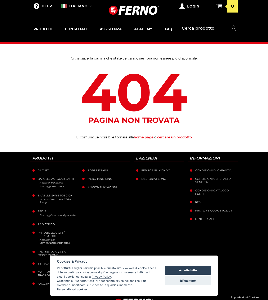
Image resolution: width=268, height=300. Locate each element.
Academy (143, 29)
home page (143, 137)
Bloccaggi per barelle (52, 186)
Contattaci (76, 29)
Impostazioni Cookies (245, 297)
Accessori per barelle (51, 182)
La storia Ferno (153, 178)
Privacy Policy (101, 276)
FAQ (168, 29)
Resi (198, 202)
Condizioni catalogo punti (212, 192)
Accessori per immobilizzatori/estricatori (55, 241)
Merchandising (100, 178)
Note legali (204, 218)
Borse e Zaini (98, 170)
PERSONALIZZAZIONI (102, 187)
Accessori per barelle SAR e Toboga (55, 201)
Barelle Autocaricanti (56, 178)
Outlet (43, 170)
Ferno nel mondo (155, 170)
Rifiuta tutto (188, 280)
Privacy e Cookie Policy (213, 210)
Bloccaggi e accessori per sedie (58, 215)
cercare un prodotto (174, 137)
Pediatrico (46, 224)
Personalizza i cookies (72, 289)
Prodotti (43, 29)
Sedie (42, 211)
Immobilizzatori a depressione (52, 253)
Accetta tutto (188, 270)
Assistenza (111, 29)
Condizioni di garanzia (213, 170)
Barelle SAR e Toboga (55, 195)
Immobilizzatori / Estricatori (51, 234)
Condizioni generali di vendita (213, 180)
